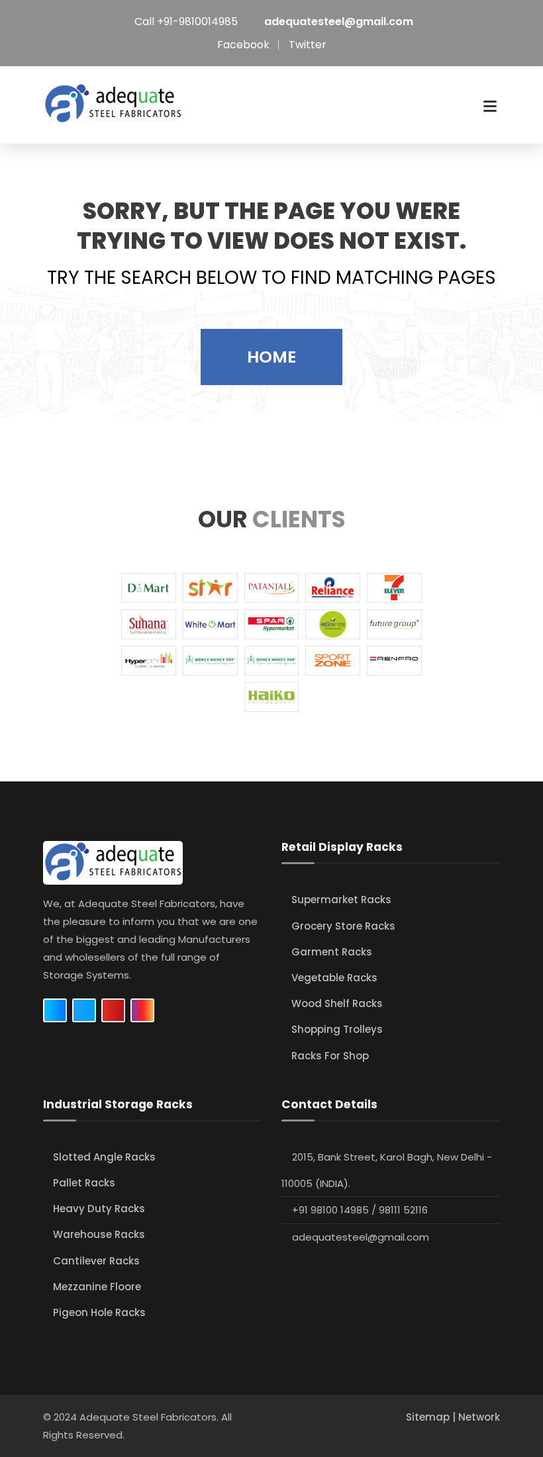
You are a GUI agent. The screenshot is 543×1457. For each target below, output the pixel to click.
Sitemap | (432, 1417)
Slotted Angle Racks (104, 1157)
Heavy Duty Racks (99, 1208)
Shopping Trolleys (337, 1029)
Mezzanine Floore (97, 1287)
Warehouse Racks (99, 1234)
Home (271, 357)
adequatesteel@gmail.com (338, 21)
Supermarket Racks (341, 899)
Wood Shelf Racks (337, 1003)
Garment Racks (331, 952)
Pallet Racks (84, 1183)
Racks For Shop (330, 1056)
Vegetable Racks (334, 978)
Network (479, 1417)
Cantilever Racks (96, 1261)
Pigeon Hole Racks (99, 1312)
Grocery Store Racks (343, 926)
